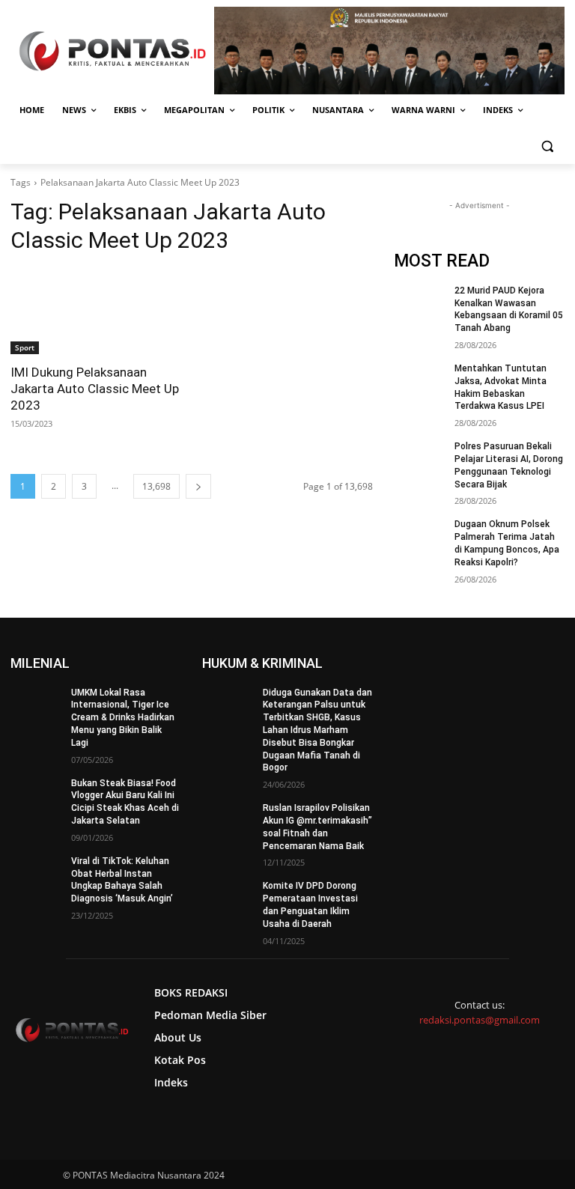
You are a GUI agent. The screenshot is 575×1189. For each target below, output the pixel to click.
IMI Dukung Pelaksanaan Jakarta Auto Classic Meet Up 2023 (94, 389)
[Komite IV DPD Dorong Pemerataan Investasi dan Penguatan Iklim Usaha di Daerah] (227, 898)
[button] (547, 146)
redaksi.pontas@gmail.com (479, 1020)
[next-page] (198, 486)
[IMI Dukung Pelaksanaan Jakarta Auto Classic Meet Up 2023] (95, 311)
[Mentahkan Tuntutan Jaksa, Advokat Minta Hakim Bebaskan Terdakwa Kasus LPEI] (419, 380)
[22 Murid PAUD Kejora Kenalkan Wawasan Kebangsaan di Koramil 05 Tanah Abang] (419, 302)
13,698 (156, 486)
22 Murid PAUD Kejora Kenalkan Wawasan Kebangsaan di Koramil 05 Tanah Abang (508, 309)
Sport (24, 347)
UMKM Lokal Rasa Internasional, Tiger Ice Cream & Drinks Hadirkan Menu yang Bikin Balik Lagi (122, 717)
